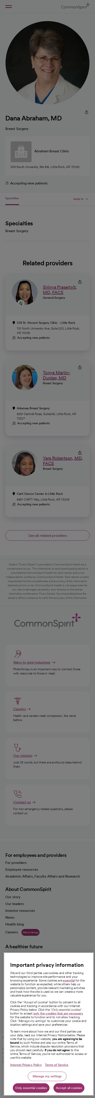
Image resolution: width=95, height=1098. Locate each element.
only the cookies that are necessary (58, 1013)
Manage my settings (47, 1076)
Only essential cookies (31, 1088)
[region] (49, 1024)
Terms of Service (56, 1065)
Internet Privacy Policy (26, 1065)
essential (69, 980)
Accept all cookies (69, 1088)
